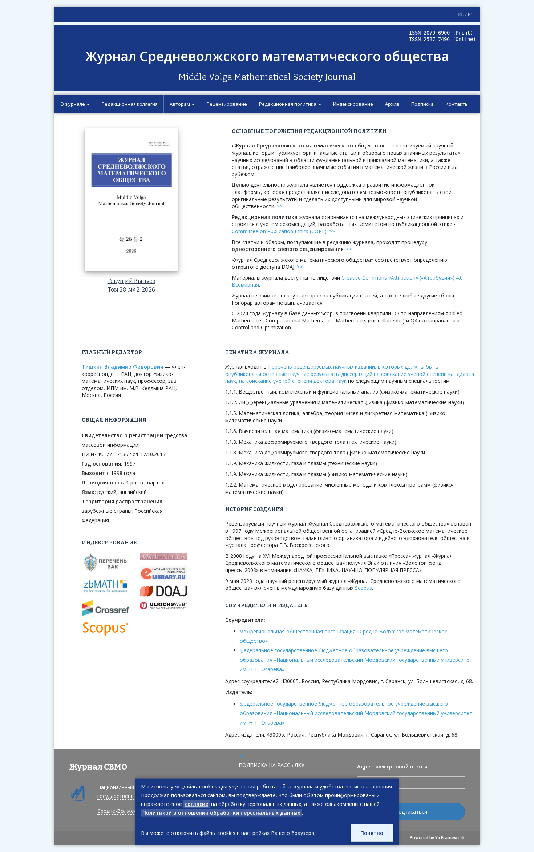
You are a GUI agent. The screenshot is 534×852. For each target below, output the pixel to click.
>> (280, 206)
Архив (392, 104)
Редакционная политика (288, 104)
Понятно (371, 832)
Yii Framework (450, 838)
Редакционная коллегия (130, 104)
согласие (196, 803)
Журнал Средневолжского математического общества (267, 56)
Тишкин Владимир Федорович (122, 366)
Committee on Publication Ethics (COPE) (279, 231)
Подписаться (411, 811)
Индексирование (353, 104)
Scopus (363, 587)
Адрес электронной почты (392, 766)
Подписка (422, 104)
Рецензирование (227, 104)
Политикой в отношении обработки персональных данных (221, 812)
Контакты (457, 104)
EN (471, 14)
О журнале (73, 104)
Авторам (180, 104)
